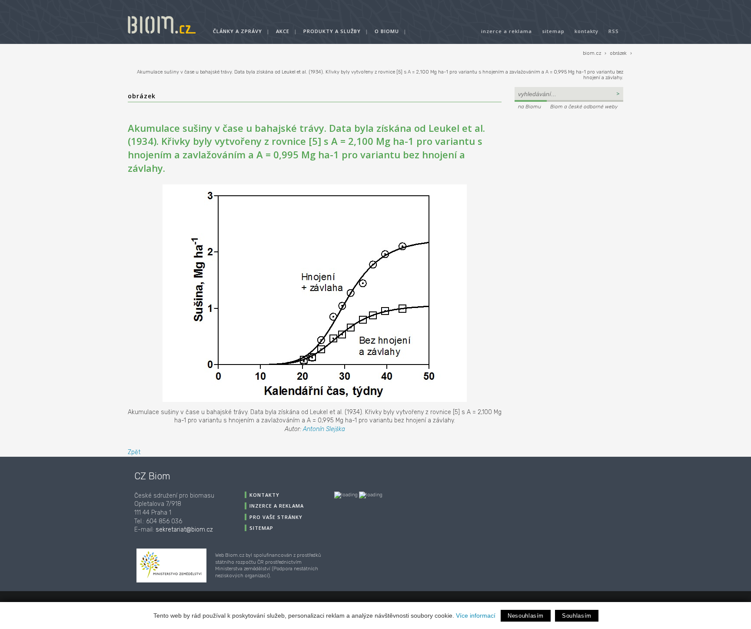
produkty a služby (332, 31)
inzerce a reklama (506, 31)
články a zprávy (237, 31)
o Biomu (387, 31)
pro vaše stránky (275, 517)
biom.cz (592, 53)
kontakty (586, 31)
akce (282, 31)
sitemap (553, 31)
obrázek (618, 53)
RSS (613, 31)
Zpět (134, 452)
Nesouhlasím (526, 615)
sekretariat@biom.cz (184, 529)
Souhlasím (576, 615)
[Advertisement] (569, 170)
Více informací (475, 615)
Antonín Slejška (324, 429)
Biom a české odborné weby (584, 107)
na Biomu (529, 107)
